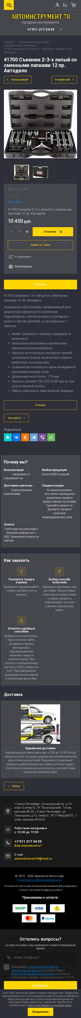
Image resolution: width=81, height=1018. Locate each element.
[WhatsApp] (51, 437)
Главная (9, 41)
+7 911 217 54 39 (40, 29)
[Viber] (42, 437)
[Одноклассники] (25, 437)
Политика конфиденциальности (39, 880)
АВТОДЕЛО (14, 201)
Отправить (41, 985)
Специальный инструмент (34, 41)
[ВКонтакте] (16, 437)
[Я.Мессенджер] (8, 437)
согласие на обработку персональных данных (35, 968)
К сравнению (23, 256)
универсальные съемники (20, 45)
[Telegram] (34, 437)
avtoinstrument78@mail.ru (33, 858)
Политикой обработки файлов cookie (49, 1005)
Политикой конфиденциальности (33, 973)
